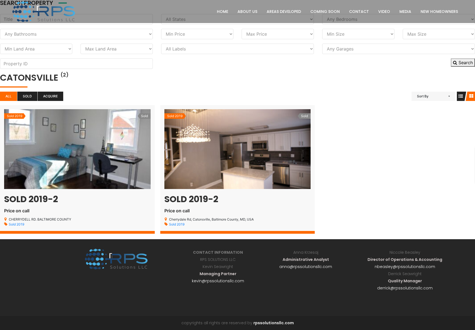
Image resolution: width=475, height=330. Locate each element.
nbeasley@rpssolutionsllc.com (405, 266)
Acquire (50, 96)
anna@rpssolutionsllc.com (305, 266)
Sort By (423, 96)
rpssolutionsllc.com (273, 323)
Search (465, 62)
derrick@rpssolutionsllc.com (405, 288)
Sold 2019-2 (31, 199)
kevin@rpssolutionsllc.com (218, 281)
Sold (27, 96)
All (8, 96)
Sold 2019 (16, 224)
